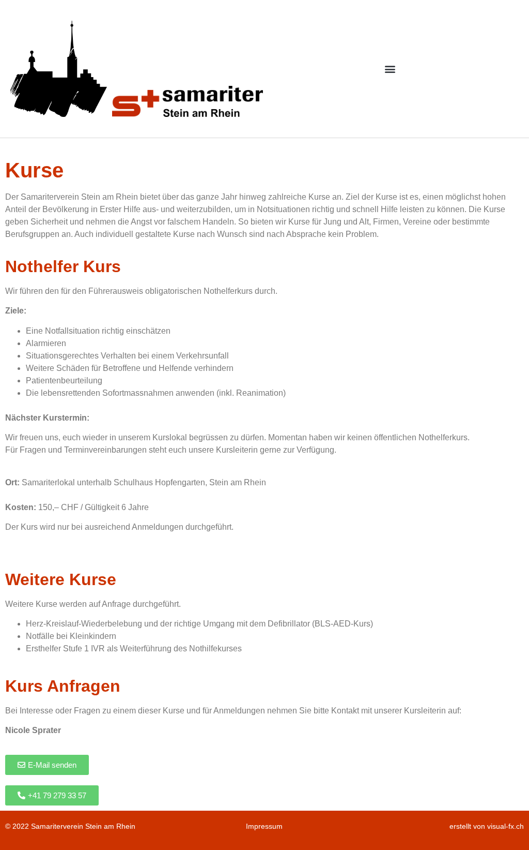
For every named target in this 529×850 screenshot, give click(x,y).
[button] (390, 68)
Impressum (264, 826)
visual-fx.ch (505, 826)
